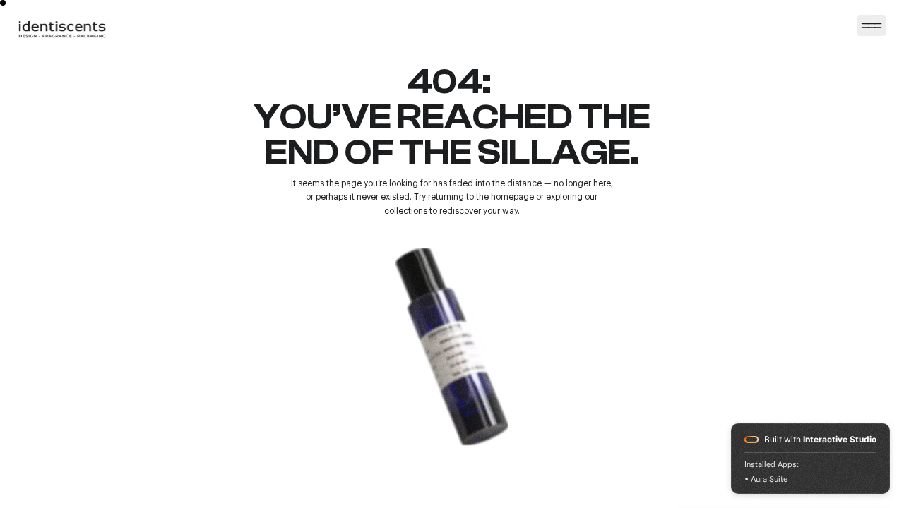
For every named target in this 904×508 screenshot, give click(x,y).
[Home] (871, 25)
